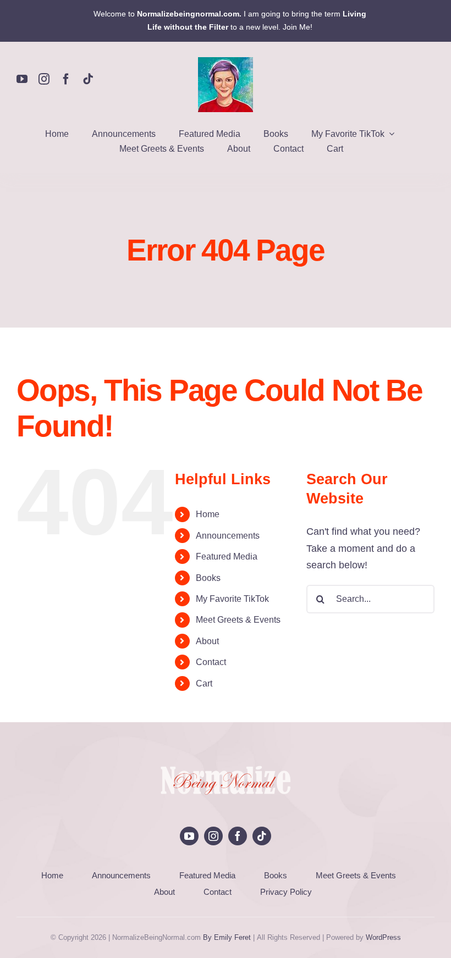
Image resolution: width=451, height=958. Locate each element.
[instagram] (44, 79)
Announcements (228, 535)
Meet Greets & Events (238, 619)
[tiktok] (88, 79)
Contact (211, 662)
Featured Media (226, 556)
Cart (204, 683)
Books (208, 578)
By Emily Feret (227, 937)
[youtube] (22, 79)
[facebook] (66, 79)
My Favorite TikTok (232, 598)
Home (207, 514)
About (207, 641)
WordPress (383, 937)
